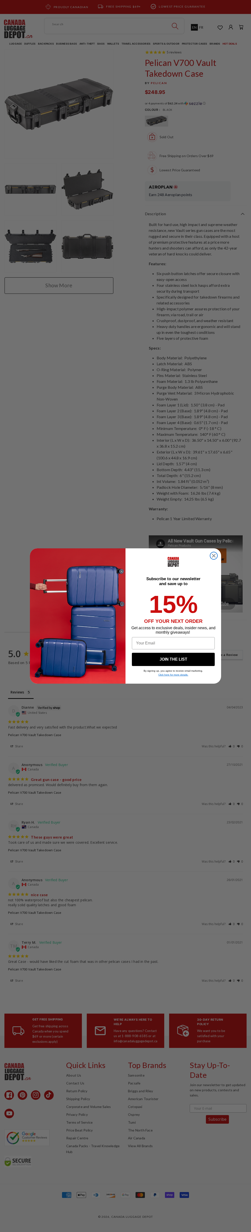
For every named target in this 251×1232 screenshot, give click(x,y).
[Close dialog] (213, 555)
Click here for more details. (173, 674)
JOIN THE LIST (173, 659)
